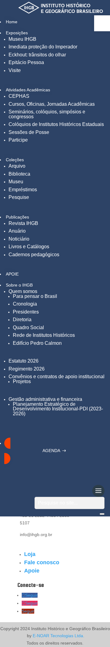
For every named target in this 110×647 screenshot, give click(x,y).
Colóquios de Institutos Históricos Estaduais (56, 124)
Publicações (17, 217)
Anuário (17, 231)
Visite (15, 70)
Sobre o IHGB (19, 285)
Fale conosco (41, 562)
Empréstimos (23, 189)
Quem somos (23, 291)
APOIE (12, 274)
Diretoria (22, 319)
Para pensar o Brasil (35, 296)
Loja (29, 554)
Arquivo (17, 166)
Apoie (31, 571)
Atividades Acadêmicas (28, 89)
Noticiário (19, 239)
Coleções (15, 159)
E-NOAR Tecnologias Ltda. (57, 635)
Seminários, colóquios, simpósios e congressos (47, 114)
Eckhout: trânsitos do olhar (37, 54)
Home (11, 21)
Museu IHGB (22, 39)
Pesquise (19, 197)
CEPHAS (19, 96)
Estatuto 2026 (23, 360)
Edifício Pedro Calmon (37, 343)
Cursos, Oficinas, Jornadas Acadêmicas (52, 104)
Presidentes (26, 311)
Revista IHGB (23, 223)
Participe (18, 140)
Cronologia (25, 303)
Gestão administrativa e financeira (45, 399)
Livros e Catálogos (29, 246)
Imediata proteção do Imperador (43, 46)
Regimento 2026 (27, 368)
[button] (102, 23)
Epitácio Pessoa (26, 62)
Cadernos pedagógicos (34, 254)
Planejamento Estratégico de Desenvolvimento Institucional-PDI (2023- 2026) (58, 409)
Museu (16, 181)
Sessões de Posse (29, 132)
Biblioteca (19, 174)
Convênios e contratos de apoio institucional (57, 376)
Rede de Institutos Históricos (44, 335)
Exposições (17, 32)
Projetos (22, 381)
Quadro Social (28, 327)
